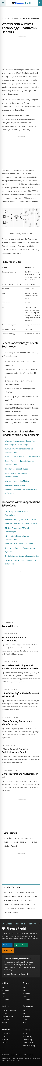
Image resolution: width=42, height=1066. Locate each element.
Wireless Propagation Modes (17, 481)
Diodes (4, 1013)
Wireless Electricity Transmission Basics (21, 524)
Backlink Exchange (29, 1046)
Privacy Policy (27, 1036)
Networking (12, 908)
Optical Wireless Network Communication (22, 556)
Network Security (24, 908)
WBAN (22, 893)
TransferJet (30, 893)
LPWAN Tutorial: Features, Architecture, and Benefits (15, 751)
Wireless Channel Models (15, 485)
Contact (4, 1042)
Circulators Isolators (9, 1010)
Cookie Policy (27, 1039)
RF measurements (17, 904)
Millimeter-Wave (7, 1016)
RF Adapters (6, 1022)
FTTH (33, 908)
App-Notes (6, 717)
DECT (6, 893)
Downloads (6, 1033)
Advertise (5, 1039)
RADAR (34, 842)
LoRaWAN (5, 999)
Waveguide (14, 846)
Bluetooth (24, 838)
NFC (30, 900)
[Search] (40, 3)
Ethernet (28, 896)
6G (24, 990)
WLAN (16, 842)
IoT (17, 634)
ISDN (11, 893)
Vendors (5, 1006)
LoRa (25, 900)
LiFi (21, 900)
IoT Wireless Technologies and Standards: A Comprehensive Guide (20, 667)
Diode (33, 904)
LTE (11, 842)
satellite (6, 846)
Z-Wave (16, 838)
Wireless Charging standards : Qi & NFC (21, 519)
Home (3, 19)
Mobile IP (16, 912)
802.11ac (23, 842)
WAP (10, 912)
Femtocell (7, 896)
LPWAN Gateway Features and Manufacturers (17, 723)
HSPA (14, 896)
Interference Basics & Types (16, 469)
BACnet (20, 896)
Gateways (17, 717)
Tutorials (6, 745)
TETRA (34, 896)
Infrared (6, 904)
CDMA (25, 1019)
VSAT (27, 904)
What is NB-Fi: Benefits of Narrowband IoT (14, 639)
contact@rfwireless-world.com (14, 974)
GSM (31, 838)
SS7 (5, 908)
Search (4, 1036)
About (25, 1033)
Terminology (8, 19)
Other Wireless (16, 19)
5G (4, 838)
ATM (16, 893)
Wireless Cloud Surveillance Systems (19, 544)
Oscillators (5, 1019)
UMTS (6, 842)
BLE (37, 893)
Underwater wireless (11, 900)
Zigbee (9, 838)
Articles (5, 983)
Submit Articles (28, 1042)
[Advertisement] (21, 50)
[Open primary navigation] (2, 3)
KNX (5, 912)
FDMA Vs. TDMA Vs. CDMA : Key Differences (22, 456)
